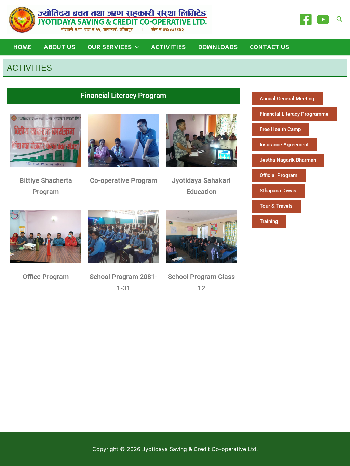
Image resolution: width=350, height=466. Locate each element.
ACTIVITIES (168, 47)
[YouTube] (323, 19)
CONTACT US (269, 47)
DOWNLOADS (218, 47)
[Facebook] (305, 19)
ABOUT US (59, 47)
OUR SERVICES (110, 47)
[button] (339, 19)
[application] (135, 47)
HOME (22, 47)
